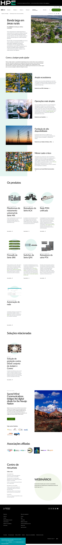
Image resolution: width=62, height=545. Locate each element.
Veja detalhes (9, 231)
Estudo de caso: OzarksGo (40, 117)
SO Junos (54, 161)
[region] (18, 431)
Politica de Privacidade (4, 543)
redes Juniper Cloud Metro (50, 224)
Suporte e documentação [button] (34, 10)
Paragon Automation (50, 111)
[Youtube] (58, 509)
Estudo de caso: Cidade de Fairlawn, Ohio (43, 141)
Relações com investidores (7, 523)
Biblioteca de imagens (24, 521)
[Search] (50, 10)
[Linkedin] (55, 509)
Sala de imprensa (6, 521)
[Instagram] (53, 509)
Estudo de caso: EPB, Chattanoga (41, 88)
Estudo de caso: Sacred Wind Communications (44, 169)
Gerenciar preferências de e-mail (26, 523)
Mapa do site (23, 525)
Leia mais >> (47, 3)
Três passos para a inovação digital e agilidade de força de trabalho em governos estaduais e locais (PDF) (14, 479)
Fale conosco (5, 525)
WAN (8, 315)
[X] (51, 509)
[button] (55, 7)
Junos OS (34, 268)
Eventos (22, 516)
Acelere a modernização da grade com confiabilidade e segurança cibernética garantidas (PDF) (13, 488)
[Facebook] (49, 509)
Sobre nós (4, 516)
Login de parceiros (23, 527)
